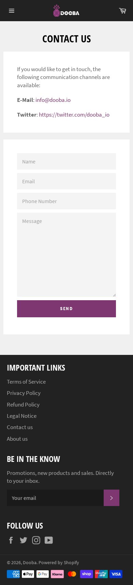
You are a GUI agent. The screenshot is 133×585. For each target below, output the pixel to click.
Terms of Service (26, 381)
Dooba (29, 563)
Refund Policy (23, 404)
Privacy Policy (24, 393)
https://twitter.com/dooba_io (74, 114)
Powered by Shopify (59, 563)
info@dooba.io (53, 100)
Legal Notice (21, 416)
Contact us (20, 427)
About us (17, 438)
